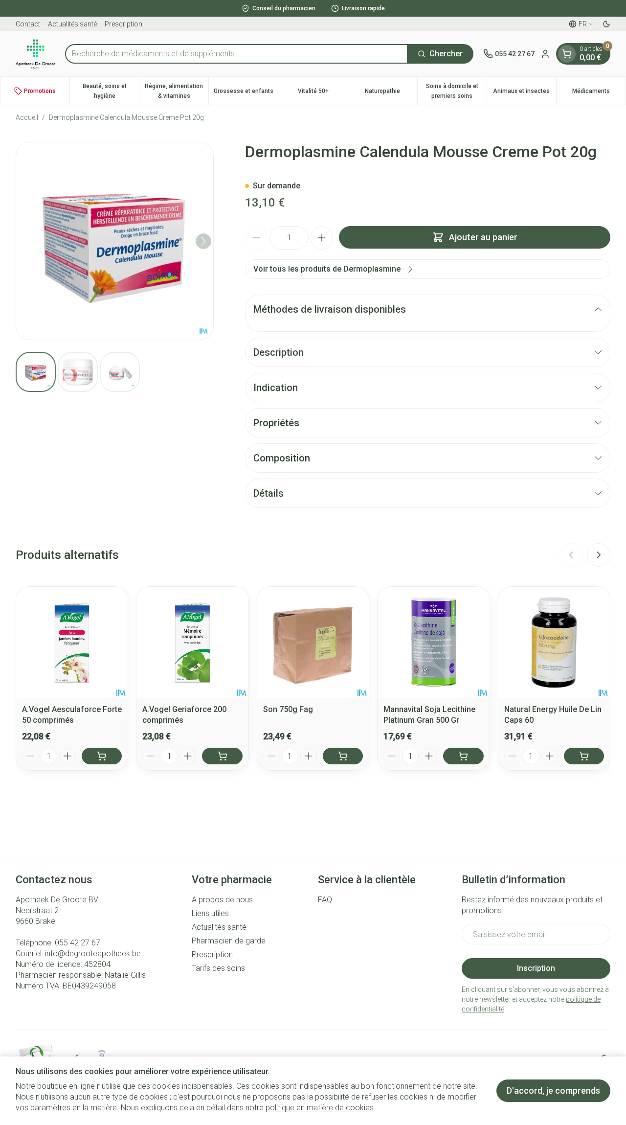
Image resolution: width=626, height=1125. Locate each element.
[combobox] (236, 54)
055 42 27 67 (77, 942)
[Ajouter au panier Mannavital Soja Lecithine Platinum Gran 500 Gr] (463, 756)
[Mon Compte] (545, 54)
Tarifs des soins (218, 968)
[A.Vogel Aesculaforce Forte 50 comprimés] (72, 642)
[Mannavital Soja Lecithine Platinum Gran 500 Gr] (433, 642)
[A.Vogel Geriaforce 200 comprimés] (192, 642)
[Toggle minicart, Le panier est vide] (567, 54)
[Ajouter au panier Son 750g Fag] (343, 756)
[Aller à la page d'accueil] (35, 54)
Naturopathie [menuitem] (391, 93)
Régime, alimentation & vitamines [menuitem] (176, 91)
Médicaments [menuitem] (599, 93)
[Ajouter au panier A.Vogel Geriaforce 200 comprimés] (222, 756)
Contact (28, 24)
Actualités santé (72, 24)
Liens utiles (210, 913)
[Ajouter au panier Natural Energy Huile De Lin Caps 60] (584, 756)
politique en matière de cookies (320, 1107)
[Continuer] (203, 241)
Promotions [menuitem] (40, 91)
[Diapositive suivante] (598, 555)
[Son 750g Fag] (313, 642)
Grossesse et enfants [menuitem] (246, 93)
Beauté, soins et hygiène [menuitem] (111, 91)
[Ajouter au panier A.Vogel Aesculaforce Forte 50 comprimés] (102, 756)
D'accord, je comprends (553, 1090)
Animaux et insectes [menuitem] (524, 93)
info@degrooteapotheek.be (93, 953)
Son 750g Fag (288, 709)
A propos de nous (222, 899)
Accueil (27, 117)
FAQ (325, 899)
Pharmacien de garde (229, 940)
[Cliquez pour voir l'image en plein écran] (114, 241)
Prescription (123, 24)
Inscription (536, 968)
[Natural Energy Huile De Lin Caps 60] (554, 642)
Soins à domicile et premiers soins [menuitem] (456, 91)
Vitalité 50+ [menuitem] (322, 93)
